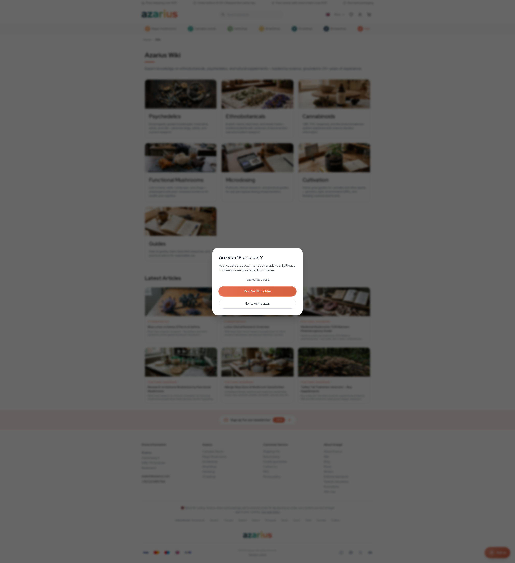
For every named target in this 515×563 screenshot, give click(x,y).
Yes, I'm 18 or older (257, 291)
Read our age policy (257, 280)
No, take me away (257, 303)
